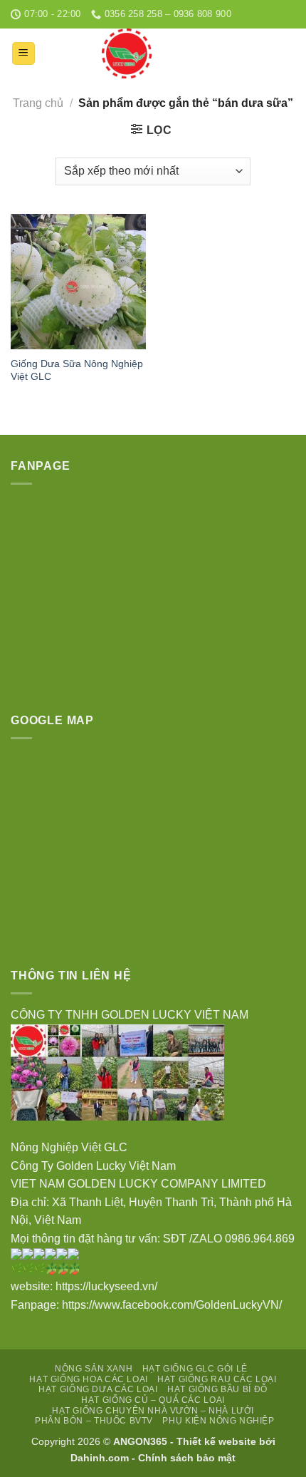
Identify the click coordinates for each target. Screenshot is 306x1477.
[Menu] (24, 54)
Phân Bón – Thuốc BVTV (94, 1421)
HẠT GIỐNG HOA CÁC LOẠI (88, 1379)
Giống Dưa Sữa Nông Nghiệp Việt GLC (77, 370)
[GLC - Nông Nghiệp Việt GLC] (127, 53)
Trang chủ (38, 103)
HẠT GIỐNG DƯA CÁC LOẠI (97, 1389)
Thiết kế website (216, 1441)
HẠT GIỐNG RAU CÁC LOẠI (216, 1379)
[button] (153, 1130)
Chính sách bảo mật (187, 1457)
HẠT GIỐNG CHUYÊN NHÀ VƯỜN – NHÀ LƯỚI (153, 1411)
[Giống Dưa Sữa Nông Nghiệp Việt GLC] (78, 281)
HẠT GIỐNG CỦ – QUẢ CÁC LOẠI (153, 1400)
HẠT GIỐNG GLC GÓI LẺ (195, 1369)
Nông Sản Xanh (93, 1369)
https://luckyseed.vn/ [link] (108, 1286)
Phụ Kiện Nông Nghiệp (218, 1421)
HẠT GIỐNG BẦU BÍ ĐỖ (217, 1389)
